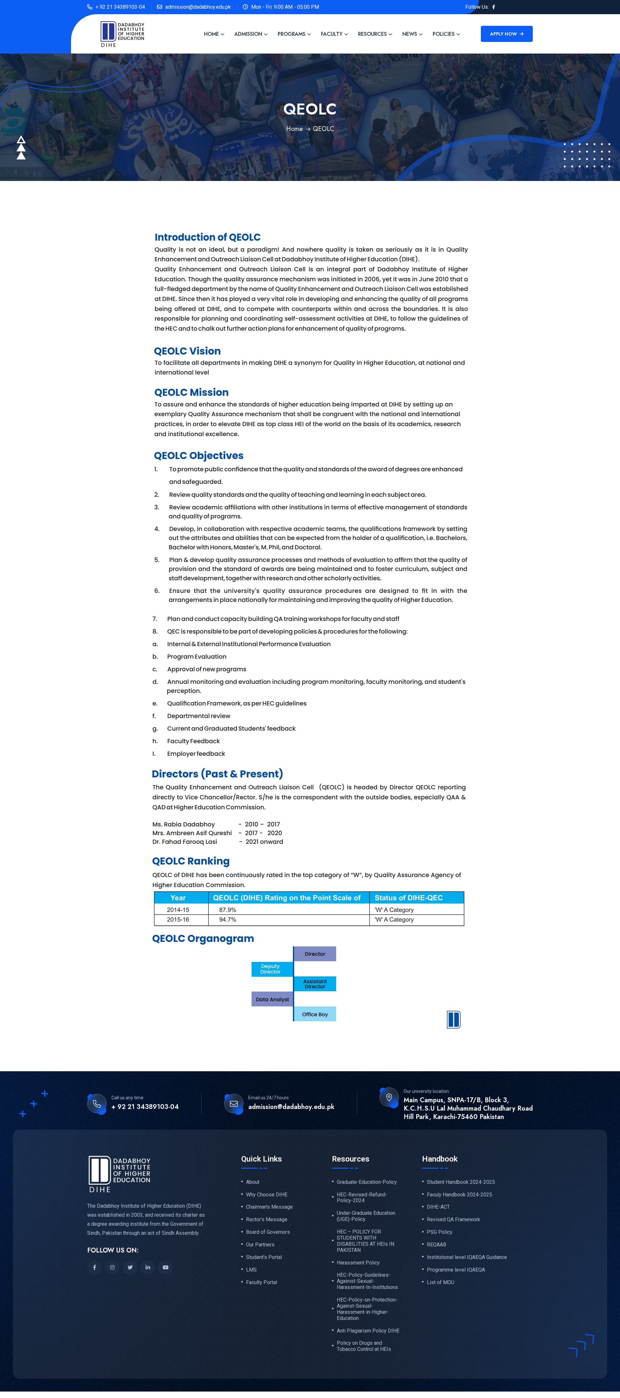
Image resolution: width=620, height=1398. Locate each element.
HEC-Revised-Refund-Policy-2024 (362, 1198)
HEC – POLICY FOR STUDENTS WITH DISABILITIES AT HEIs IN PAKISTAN (365, 1241)
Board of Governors (268, 1232)
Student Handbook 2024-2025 (461, 1182)
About (252, 1182)
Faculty (332, 34)
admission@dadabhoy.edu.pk (198, 7)
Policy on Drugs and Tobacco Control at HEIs (364, 1346)
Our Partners (260, 1245)
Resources (372, 34)
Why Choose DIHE (266, 1195)
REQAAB (436, 1245)
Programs (291, 34)
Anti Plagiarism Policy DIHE (368, 1331)
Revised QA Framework (453, 1220)
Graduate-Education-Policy (367, 1182)
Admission (248, 34)
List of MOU (440, 1282)
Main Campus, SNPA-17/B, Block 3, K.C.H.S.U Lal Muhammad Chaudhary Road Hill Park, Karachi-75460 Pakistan (468, 1108)
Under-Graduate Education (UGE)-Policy (366, 1216)
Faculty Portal (261, 1282)
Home (211, 34)
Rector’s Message (266, 1220)
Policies (444, 34)
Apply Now (504, 34)
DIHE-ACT (438, 1207)
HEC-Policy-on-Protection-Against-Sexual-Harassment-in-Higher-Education (367, 1309)
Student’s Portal (264, 1257)
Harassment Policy (358, 1263)
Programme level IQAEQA (456, 1270)
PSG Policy (439, 1232)
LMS (251, 1270)
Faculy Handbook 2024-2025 (459, 1195)
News (409, 34)
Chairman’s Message (269, 1207)
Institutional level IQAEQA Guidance (467, 1257)
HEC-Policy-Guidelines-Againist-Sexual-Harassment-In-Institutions (367, 1281)
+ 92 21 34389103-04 (120, 7)
